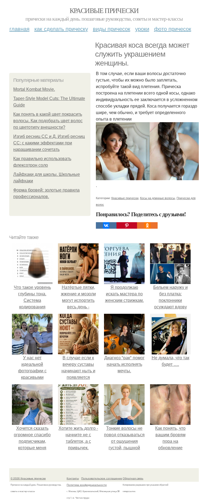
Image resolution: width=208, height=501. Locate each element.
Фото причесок (172, 29)
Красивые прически (104, 10)
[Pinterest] (126, 225)
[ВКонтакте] (106, 225)
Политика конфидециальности (87, 485)
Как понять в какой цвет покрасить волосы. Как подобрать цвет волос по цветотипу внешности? (48, 121)
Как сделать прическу (61, 29)
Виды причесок (111, 29)
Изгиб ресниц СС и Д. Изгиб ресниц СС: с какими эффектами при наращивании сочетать (49, 143)
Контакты (73, 478)
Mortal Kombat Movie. (34, 89)
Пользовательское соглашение (101, 478)
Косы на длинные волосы (157, 198)
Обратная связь (133, 478)
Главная (19, 29)
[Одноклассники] (147, 225)
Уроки (142, 29)
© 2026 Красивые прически (28, 478)
